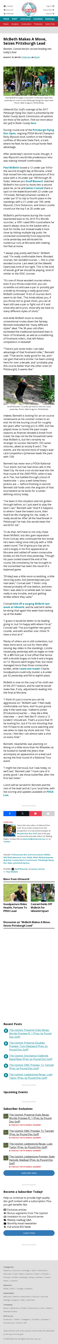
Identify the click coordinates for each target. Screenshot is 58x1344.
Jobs (42, 1308)
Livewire (13, 1280)
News (6, 24)
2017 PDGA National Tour (14, 857)
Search (49, 13)
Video (5, 1280)
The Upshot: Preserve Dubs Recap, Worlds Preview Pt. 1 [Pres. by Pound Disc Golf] (30, 1033)
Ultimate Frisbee (10, 1311)
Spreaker (45, 1319)
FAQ (22, 1300)
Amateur (29, 1288)
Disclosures (34, 1308)
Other (37, 1274)
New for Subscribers (22, 1296)
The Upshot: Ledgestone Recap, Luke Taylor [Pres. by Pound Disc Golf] (30, 1076)
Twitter (17, 1319)
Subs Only (50, 24)
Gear (34, 1270)
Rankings (50, 18)
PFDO (35, 857)
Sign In (49, 6)
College (20, 1288)
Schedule (38, 18)
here (33, 123)
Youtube (35, 1319)
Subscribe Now (29, 1172)
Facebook (7, 1319)
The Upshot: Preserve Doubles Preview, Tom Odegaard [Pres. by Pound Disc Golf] (28, 1046)
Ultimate (10, 13)
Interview (7, 1274)
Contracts (25, 18)
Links (15, 1274)
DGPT (15, 18)
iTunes (18, 1323)
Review (39, 1277)
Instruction (26, 24)
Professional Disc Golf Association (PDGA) (30, 854)
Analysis (15, 24)
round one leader (29, 668)
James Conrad (34, 188)
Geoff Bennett (34, 181)
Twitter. (7, 841)
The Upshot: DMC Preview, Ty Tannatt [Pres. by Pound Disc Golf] (31, 1066)
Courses (16, 1270)
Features (7, 1270)
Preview (6, 1277)
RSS (25, 1323)
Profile (15, 1277)
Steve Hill (26, 57)
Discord (9, 10)
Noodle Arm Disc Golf (27, 833)
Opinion (29, 1274)
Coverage (25, 1270)
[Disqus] (29, 972)
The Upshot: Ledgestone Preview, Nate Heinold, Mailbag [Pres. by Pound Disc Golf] (32, 1160)
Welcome (7, 1296)
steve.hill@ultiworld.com (34, 839)
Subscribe (47, 10)
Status (48, 1308)
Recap (37, 57)
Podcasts (38, 24)
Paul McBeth (11, 167)
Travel (47, 1277)
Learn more (29, 1232)
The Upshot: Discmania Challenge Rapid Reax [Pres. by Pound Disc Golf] (30, 1057)
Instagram (26, 1319)
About (6, 1308)
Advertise (14, 1308)
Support (15, 1300)
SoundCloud (8, 1323)
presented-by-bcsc (21, 863)
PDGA (6, 18)
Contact (9, 6)
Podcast (45, 1274)
